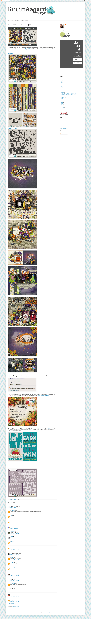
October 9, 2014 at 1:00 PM (14, 528)
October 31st (10, 53)
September (63, 97)
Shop (12, 20)
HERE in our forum (51, 428)
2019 (61, 82)
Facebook (21, 20)
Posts (62, 132)
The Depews (13, 510)
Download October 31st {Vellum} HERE (15, 467)
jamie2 (12, 557)
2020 (61, 81)
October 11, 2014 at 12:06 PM (14, 570)
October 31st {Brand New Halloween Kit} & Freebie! (68, 94)
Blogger (49, 612)
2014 (61, 88)
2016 (61, 86)
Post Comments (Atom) (15, 606)
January (62, 107)
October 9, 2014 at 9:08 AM (14, 512)
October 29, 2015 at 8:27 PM (14, 601)
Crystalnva (12, 531)
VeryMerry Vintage (14, 505)
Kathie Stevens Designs (14, 520)
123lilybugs (13, 583)
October (62, 92)
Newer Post (10, 605)
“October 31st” (36, 375)
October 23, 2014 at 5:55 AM (14, 596)
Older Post (54, 605)
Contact (26, 20)
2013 (61, 108)
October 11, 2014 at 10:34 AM (14, 559)
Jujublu (13, 562)
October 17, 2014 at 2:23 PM (14, 580)
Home (8, 20)
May (62, 102)
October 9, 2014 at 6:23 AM (14, 507)
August (62, 98)
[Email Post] (18, 499)
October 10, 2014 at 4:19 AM (14, 533)
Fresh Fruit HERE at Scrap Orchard (44, 48)
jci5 (11, 515)
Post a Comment (11, 603)
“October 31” (27, 48)
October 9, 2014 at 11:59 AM (14, 523)
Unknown (12, 541)
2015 (61, 87)
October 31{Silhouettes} (13, 128)
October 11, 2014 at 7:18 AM (14, 549)
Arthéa (13, 593)
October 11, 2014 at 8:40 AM (14, 554)
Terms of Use (16, 20)
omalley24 (13, 567)
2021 (61, 80)
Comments (62, 133)
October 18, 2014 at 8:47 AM (14, 585)
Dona (12, 536)
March (62, 104)
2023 (61, 77)
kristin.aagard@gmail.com (28, 376)
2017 (61, 85)
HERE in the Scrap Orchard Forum (43, 395)
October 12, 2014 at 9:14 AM (14, 575)
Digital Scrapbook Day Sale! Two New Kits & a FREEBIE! (69, 93)
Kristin (12, 499)
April (62, 103)
